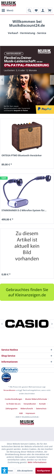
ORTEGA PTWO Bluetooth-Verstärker (22, 155)
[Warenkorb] (49, 10)
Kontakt (42, 404)
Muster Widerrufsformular (36, 399)
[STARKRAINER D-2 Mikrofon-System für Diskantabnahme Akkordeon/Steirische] (27, 191)
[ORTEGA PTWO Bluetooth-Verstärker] (27, 136)
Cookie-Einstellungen (13, 399)
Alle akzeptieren (25, 470)
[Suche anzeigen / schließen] (29, 10)
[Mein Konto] (43, 10)
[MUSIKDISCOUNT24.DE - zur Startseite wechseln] (8, 3)
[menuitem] (7, 10)
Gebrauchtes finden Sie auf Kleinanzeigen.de (27, 292)
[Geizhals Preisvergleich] (27, 370)
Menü (10, 10)
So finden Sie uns (13, 404)
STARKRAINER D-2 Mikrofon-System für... (24, 210)
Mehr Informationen (37, 462)
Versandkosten (9, 390)
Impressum (30, 413)
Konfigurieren (43, 470)
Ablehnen (8, 470)
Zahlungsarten (11, 408)
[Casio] (27, 323)
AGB (21, 413)
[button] (4, 470)
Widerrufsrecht (26, 408)
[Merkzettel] (36, 10)
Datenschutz (41, 408)
